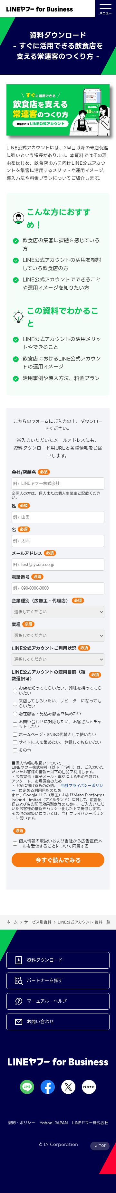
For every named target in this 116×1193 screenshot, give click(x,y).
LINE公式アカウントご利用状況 (44, 648)
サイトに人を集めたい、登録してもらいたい (60, 742)
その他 (25, 750)
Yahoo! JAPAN (54, 1123)
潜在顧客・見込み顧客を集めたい (50, 714)
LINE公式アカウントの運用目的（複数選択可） (48, 675)
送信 (58, 860)
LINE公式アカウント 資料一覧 (84, 922)
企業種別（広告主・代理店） (41, 600)
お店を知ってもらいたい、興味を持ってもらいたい (60, 690)
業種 (16, 624)
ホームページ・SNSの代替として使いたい (57, 734)
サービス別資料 (37, 922)
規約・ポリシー (21, 1123)
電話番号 (21, 577)
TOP (102, 1145)
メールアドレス (27, 553)
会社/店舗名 (24, 472)
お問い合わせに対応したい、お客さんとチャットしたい (60, 723)
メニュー (105, 13)
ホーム (12, 922)
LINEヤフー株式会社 (90, 1123)
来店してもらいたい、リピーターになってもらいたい (60, 703)
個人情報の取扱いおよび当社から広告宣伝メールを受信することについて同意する (60, 843)
